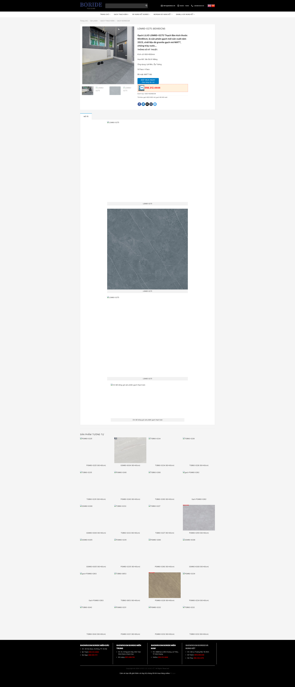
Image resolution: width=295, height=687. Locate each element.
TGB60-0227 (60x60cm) (164, 533)
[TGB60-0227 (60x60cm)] (165, 517)
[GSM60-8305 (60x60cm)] (96, 551)
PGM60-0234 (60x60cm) (199, 600)
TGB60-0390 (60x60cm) (164, 499)
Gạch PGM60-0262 (199, 499)
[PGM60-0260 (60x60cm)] (165, 551)
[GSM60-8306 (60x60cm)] (96, 517)
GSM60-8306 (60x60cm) (96, 533)
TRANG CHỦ (104, 14)
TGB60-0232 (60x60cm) (198, 634)
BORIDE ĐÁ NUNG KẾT (147, 668)
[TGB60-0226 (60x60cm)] (199, 450)
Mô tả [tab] (86, 116)
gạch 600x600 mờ (149, 97)
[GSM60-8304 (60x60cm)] (130, 450)
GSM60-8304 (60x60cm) (130, 465)
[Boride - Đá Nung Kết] (91, 6)
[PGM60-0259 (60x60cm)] (199, 517)
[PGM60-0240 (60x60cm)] (130, 484)
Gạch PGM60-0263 (96, 600)
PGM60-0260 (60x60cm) (164, 567)
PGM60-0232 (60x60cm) (164, 634)
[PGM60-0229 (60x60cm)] (165, 585)
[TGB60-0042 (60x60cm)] (96, 619)
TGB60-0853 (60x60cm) (130, 600)
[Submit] (146, 5)
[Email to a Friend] (147, 104)
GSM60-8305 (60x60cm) (96, 567)
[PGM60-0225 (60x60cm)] (96, 450)
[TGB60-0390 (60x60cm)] (165, 484)
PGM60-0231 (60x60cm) (130, 634)
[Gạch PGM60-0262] (199, 484)
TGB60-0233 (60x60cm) (130, 533)
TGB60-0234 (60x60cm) (164, 465)
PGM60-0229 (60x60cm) (164, 600)
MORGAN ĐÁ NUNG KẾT (162, 14)
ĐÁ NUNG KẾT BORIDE (140, 14)
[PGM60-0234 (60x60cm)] (199, 585)
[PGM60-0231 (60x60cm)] (130, 619)
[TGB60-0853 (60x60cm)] (130, 585)
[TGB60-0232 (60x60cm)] (199, 619)
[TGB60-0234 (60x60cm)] (165, 450)
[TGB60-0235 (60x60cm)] (96, 484)
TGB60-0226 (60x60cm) (198, 465)
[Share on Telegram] (155, 104)
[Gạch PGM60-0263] (96, 585)
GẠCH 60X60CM (123, 21)
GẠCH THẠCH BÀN (120, 14)
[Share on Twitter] (143, 104)
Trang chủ (84, 21)
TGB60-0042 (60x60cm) (96, 634)
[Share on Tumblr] (151, 104)
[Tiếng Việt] (213, 6)
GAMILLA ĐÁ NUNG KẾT (184, 14)
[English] (209, 6)
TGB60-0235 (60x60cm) (96, 499)
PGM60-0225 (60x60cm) (96, 465)
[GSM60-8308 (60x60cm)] (199, 551)
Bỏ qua (172, 673)
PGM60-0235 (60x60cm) (130, 567)
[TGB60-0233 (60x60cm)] (130, 517)
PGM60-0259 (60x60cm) (199, 533)
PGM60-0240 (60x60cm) (130, 499)
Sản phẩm (94, 21)
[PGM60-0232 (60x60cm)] (165, 619)
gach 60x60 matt (161, 97)
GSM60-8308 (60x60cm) (199, 567)
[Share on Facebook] (139, 104)
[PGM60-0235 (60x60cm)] (130, 551)
